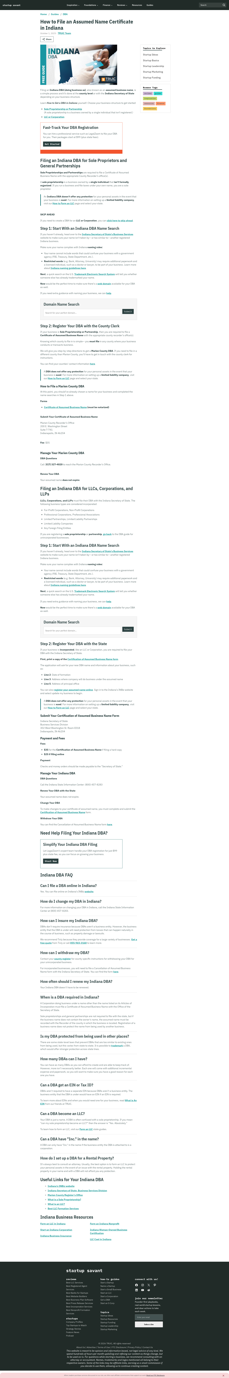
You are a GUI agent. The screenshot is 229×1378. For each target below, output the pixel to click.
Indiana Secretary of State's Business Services (107, 234)
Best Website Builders (76, 1296)
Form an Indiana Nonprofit (104, 1223)
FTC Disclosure (119, 1347)
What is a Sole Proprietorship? (64, 1199)
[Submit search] (224, 5)
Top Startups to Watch (76, 1325)
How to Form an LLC (63, 203)
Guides (55, 14)
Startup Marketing (153, 71)
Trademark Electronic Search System (94, 274)
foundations (150, 108)
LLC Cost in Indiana (100, 1239)
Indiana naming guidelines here (68, 268)
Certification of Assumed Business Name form (92, 659)
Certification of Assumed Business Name (62, 812)
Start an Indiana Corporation (56, 1229)
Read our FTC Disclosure (155, 1375)
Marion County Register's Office (65, 1195)
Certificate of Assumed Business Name (65, 407)
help (108, 293)
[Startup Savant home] (12, 5)
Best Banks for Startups (77, 1293)
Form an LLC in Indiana (52, 1223)
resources (149, 103)
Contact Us (148, 1347)
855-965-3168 (78, 942)
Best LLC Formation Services (63, 1208)
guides (158, 93)
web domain (104, 283)
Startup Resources (109, 1319)
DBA (65, 14)
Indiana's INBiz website (61, 1186)
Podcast (70, 1335)
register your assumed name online (73, 689)
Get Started (52, 144)
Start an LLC (106, 1293)
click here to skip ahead (120, 220)
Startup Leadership (153, 66)
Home (43, 14)
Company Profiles (74, 1322)
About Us (80, 1347)
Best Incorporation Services (79, 1306)
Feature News (72, 1332)
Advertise (91, 1347)
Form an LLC (86, 1129)
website (89, 891)
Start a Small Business (110, 1289)
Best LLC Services (74, 1282)
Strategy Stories (73, 1328)
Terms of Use (104, 1347)
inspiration (150, 98)
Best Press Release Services (79, 1303)
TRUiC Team (64, 33)
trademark (117, 1045)
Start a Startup (107, 1282)
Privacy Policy (134, 1347)
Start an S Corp (107, 1303)
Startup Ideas (150, 54)
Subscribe (149, 1324)
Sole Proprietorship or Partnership (63, 109)
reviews (148, 93)
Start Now (51, 861)
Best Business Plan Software (79, 1299)
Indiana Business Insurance (56, 1235)
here (92, 363)
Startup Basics (151, 60)
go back (107, 534)
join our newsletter (149, 1298)
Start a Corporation (109, 1296)
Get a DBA (105, 1299)
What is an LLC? (56, 1204)
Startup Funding (152, 77)
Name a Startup (107, 1286)
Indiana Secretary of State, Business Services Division (77, 1190)
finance (160, 103)
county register (62, 958)
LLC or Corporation (54, 116)
